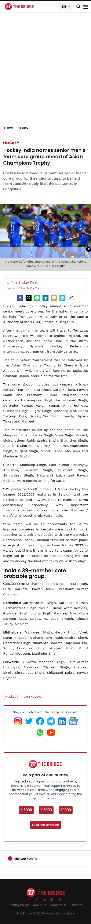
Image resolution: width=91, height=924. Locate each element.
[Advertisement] (45, 70)
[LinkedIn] (45, 298)
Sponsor (36, 786)
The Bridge (52, 712)
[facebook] (20, 298)
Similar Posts (25, 859)
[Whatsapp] (37, 298)
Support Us (58, 905)
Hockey (11, 142)
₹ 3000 (46, 809)
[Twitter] (28, 298)
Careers (76, 905)
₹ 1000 (65, 809)
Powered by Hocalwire (59, 913)
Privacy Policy (19, 905)
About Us (39, 905)
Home (9, 128)
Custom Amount (45, 824)
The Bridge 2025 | (30, 913)
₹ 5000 (26, 809)
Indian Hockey (31, 696)
